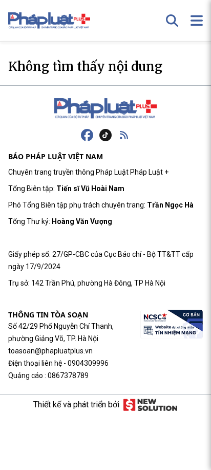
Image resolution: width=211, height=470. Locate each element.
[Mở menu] (197, 20)
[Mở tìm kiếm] (172, 20)
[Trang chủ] (105, 108)
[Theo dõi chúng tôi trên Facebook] (87, 135)
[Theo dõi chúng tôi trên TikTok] (105, 135)
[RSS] (124, 135)
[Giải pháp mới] (150, 405)
